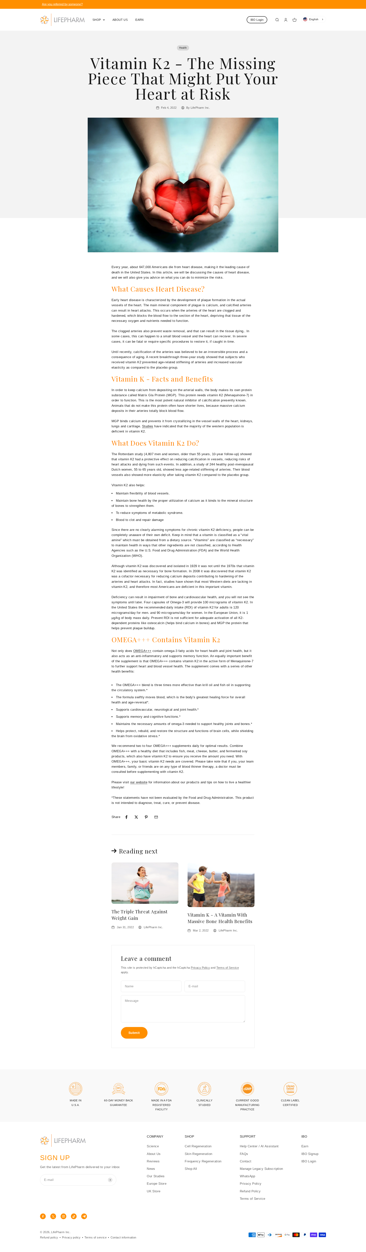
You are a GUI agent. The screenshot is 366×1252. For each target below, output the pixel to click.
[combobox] (313, 19)
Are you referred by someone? (62, 4)
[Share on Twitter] (136, 817)
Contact (245, 1161)
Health (183, 47)
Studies (147, 426)
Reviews (153, 1161)
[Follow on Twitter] (53, 1218)
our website (139, 782)
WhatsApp (247, 1176)
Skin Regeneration (198, 1154)
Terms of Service (227, 967)
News (151, 1169)
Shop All (191, 1169)
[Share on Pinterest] (146, 817)
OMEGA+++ (142, 651)
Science (153, 1146)
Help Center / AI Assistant (259, 1146)
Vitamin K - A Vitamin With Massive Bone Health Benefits (220, 918)
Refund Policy (250, 1191)
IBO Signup (309, 1154)
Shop (96, 19)
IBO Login (256, 19)
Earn (139, 19)
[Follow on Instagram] (63, 1218)
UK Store (153, 1191)
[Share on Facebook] (126, 817)
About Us (120, 19)
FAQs (244, 1154)
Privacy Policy (200, 967)
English (314, 19)
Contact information (123, 1237)
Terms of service (95, 1237)
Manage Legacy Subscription (261, 1169)
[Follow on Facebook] (43, 1218)
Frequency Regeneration (203, 1161)
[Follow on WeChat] (84, 1218)
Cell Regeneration (198, 1146)
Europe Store (156, 1183)
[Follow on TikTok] (74, 1218)
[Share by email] (156, 817)
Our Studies (156, 1176)
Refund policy (49, 1237)
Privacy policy (71, 1237)
